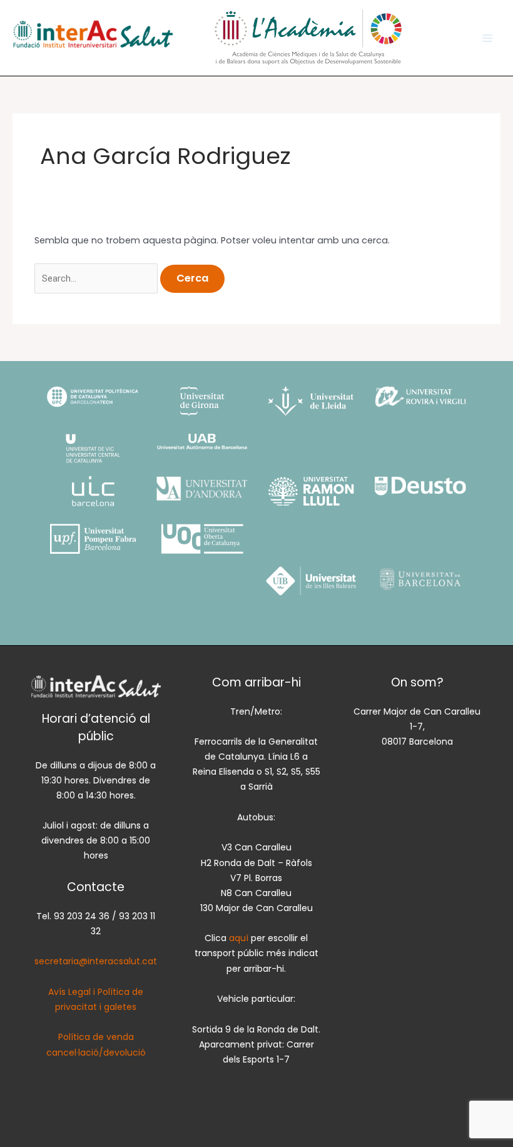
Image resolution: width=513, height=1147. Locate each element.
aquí (240, 938)
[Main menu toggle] (487, 38)
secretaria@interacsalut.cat (95, 961)
